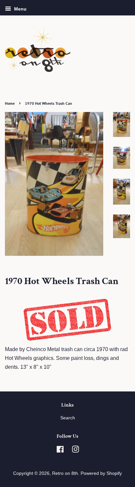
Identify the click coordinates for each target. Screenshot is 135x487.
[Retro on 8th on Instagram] (75, 450)
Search (67, 417)
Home (10, 103)
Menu (20, 8)
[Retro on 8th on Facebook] (60, 450)
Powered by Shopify (101, 473)
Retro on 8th (65, 473)
